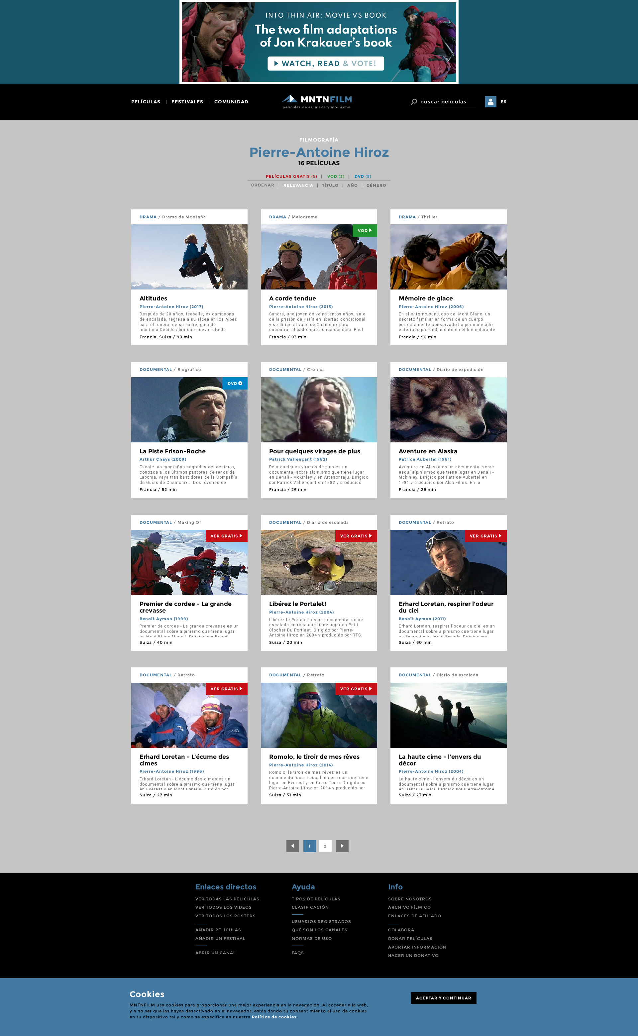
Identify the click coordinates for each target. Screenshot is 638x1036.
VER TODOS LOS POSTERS (225, 915)
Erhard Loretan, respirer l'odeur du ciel (446, 607)
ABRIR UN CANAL (215, 952)
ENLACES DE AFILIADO (414, 915)
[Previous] (292, 846)
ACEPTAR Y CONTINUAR (444, 997)
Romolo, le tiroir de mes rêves (314, 756)
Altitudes (153, 298)
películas (145, 102)
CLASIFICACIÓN (310, 907)
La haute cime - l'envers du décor (440, 760)
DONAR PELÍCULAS (410, 938)
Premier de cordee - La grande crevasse (186, 607)
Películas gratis (291, 176)
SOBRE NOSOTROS (410, 898)
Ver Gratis (224, 535)
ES (504, 101)
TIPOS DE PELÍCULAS (316, 898)
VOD (336, 176)
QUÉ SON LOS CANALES (320, 929)
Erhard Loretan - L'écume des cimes (184, 760)
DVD (363, 176)
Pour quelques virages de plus (314, 451)
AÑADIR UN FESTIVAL (220, 938)
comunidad (231, 102)
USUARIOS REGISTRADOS (321, 921)
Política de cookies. (275, 1016)
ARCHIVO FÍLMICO (409, 907)
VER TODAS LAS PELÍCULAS (227, 898)
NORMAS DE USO (312, 938)
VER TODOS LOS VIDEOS (223, 907)
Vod (363, 230)
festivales (187, 102)
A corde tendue (292, 298)
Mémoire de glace (426, 298)
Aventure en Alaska (428, 451)
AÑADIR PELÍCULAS (218, 929)
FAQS (298, 952)
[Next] (342, 846)
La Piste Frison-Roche (173, 451)
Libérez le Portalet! (297, 604)
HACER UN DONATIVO (413, 955)
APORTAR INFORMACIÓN (417, 947)
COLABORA (401, 929)
